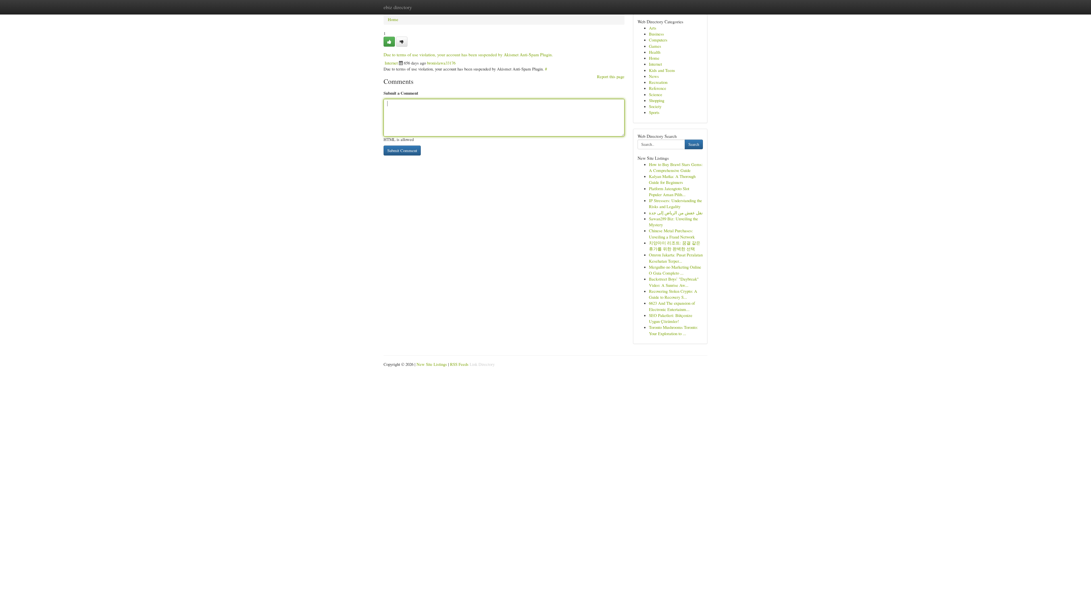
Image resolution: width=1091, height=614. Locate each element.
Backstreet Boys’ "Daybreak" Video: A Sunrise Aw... (674, 282)
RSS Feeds (459, 364)
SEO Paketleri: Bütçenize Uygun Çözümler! (670, 318)
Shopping (656, 100)
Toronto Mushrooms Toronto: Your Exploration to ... (673, 330)
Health (654, 52)
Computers (658, 40)
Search (693, 144)
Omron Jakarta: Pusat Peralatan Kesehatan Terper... (676, 258)
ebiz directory (398, 7)
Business (656, 34)
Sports (654, 112)
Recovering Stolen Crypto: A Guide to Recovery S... (673, 294)
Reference (657, 88)
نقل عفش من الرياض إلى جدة (676, 212)
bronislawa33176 (441, 63)
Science (655, 94)
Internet (391, 63)
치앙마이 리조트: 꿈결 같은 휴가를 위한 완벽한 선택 (674, 246)
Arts (652, 28)
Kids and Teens (662, 70)
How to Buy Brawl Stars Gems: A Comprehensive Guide (676, 167)
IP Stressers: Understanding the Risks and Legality (675, 203)
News (654, 76)
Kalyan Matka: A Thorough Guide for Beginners (672, 179)
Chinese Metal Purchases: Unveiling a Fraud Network (672, 233)
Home (393, 19)
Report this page (610, 76)
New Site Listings (432, 364)
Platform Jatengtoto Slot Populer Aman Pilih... (669, 191)
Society (655, 106)
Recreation (658, 82)
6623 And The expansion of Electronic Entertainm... (672, 306)
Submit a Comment (401, 93)
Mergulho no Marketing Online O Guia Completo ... (675, 270)
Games (655, 46)
